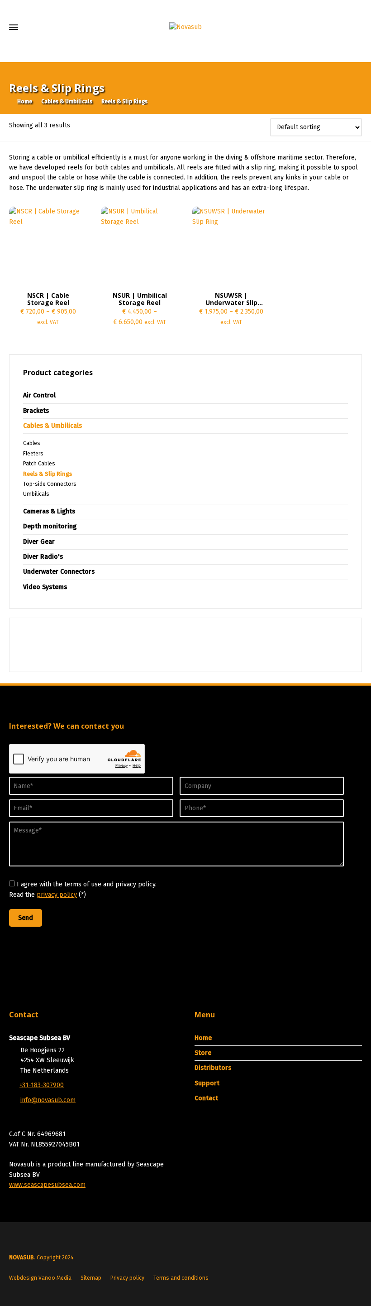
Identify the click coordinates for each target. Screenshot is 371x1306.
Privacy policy (127, 1278)
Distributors (213, 1068)
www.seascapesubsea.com (47, 1185)
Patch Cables (39, 463)
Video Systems (45, 587)
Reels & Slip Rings (47, 474)
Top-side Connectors (49, 484)
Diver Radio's (43, 557)
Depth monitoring (49, 526)
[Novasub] (185, 27)
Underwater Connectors (59, 572)
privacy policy (57, 895)
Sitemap (91, 1278)
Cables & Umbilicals (66, 101)
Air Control (39, 395)
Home (203, 1038)
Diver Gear (39, 542)
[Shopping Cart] (327, 50)
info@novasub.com (48, 1100)
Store (203, 1053)
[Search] (356, 50)
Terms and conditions (181, 1278)
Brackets (36, 411)
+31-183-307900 (41, 1085)
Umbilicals (36, 494)
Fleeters (33, 453)
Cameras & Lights (49, 511)
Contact (206, 1098)
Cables (31, 443)
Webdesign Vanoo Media (40, 1278)
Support (207, 1083)
